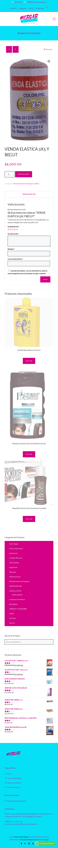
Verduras (12, 618)
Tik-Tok (31, 8)
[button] (47, 8)
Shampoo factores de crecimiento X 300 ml (29, 444)
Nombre (11, 249)
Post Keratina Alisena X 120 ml (29, 350)
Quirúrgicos (13, 604)
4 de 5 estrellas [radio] (15, 229)
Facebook (13, 8)
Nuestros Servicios (14, 783)
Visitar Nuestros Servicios (16, 801)
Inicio (9, 774)
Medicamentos (15, 577)
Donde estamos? (13, 787)
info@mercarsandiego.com (37, 2)
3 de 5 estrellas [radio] (13, 229)
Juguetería (13, 567)
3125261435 (18, 2)
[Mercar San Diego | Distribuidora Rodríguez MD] (29, 19)
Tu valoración (13, 234)
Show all (49, 49)
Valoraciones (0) (29, 194)
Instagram (22, 8)
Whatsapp (40, 8)
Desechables (14, 563)
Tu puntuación (13, 227)
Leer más (29, 361)
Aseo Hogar (13, 544)
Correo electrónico (15, 259)
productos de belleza (17, 599)
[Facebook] (21, 844)
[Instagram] (29, 844)
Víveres (12, 623)
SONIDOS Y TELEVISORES (18, 609)
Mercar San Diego (21, 837)
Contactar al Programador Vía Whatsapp (34, 840)
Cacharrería (13, 553)
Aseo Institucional (16, 549)
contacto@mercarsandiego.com (26, 824)
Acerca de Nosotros (14, 778)
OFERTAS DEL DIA (15, 586)
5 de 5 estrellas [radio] (17, 229)
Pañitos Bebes (17, 595)
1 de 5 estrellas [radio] (8, 229)
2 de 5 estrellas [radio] (11, 229)
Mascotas (12, 572)
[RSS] (32, 844)
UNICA (36, 184)
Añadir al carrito (23, 174)
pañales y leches (15, 591)
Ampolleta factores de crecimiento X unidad (29, 508)
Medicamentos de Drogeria (23, 184)
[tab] (29, 194)
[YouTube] (25, 844)
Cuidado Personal (15, 558)
